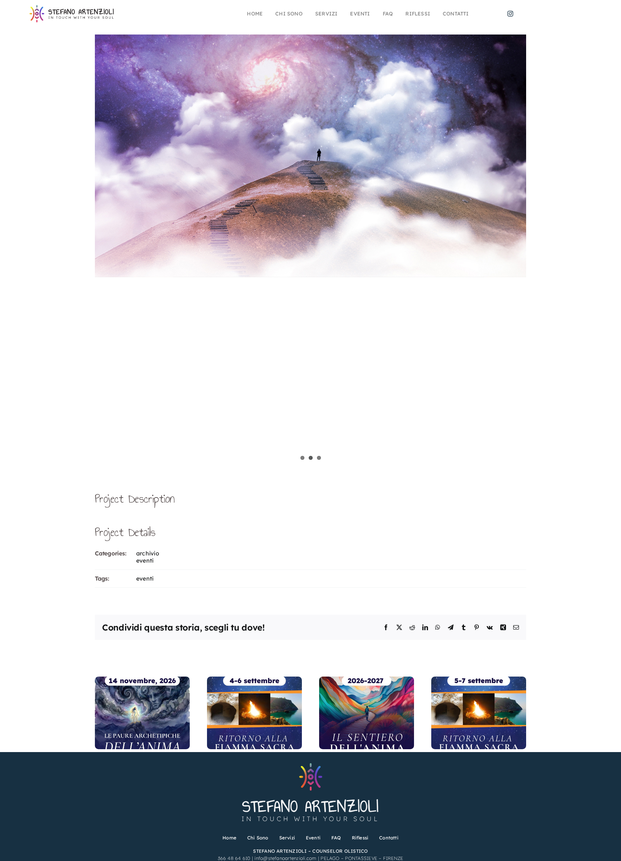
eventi (144, 560)
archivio (147, 553)
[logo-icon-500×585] (310, 764)
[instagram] (510, 14)
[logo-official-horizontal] (73, 7)
